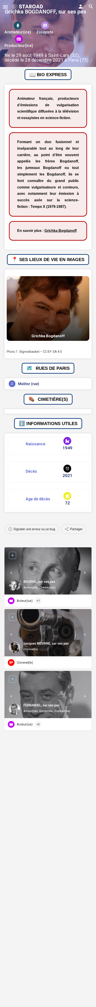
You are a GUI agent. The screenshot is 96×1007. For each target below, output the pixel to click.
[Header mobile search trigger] (91, 6)
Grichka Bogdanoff (60, 231)
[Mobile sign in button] (80, 6)
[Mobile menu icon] (5, 6)
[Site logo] (28, 6)
